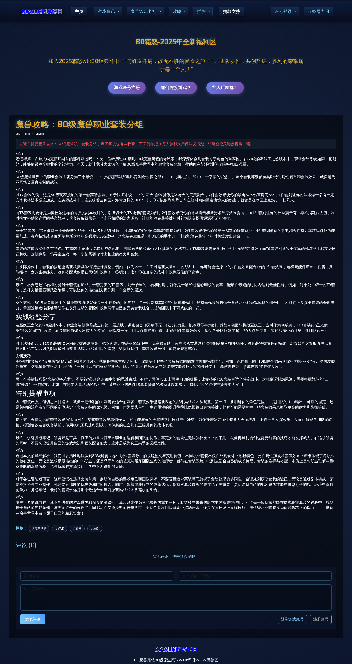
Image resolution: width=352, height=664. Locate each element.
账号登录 (283, 11)
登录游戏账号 (292, 619)
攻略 (177, 11)
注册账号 (321, 619)
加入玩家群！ (225, 87)
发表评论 (32, 619)
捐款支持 (231, 11)
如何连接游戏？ (176, 87)
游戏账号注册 (127, 87)
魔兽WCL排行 (144, 11)
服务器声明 (318, 11)
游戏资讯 (106, 11)
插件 (201, 11)
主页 (79, 11)
